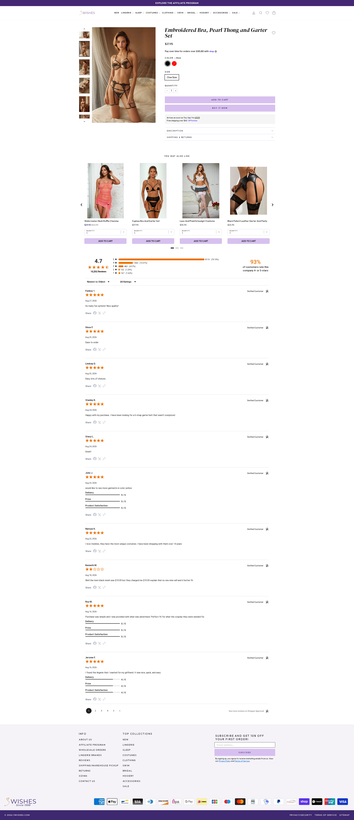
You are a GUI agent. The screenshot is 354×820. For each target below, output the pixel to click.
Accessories (221, 12)
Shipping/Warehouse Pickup (99, 765)
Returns (85, 770)
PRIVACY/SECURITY (301, 815)
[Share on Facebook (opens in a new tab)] (95, 313)
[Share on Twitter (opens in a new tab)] (99, 313)
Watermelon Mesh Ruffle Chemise (101, 221)
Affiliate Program (92, 744)
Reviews (84, 760)
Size (167, 72)
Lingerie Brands (90, 755)
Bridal (192, 12)
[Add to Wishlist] (273, 32)
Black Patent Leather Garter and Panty (247, 221)
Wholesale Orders (92, 749)
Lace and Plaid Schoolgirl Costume (197, 221)
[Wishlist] (267, 12)
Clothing (168, 12)
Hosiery (205, 12)
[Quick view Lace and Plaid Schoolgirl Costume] (200, 190)
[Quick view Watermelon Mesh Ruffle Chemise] (105, 190)
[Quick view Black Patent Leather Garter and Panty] (248, 190)
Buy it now (220, 108)
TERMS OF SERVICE (326, 815)
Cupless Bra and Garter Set (146, 221)
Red (174, 63)
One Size (172, 77)
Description (175, 131)
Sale (235, 12)
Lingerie (126, 12)
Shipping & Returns (179, 137)
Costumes (152, 12)
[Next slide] (272, 205)
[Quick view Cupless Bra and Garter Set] (153, 190)
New (116, 12)
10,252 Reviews (98, 271)
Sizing (83, 775)
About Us (85, 739)
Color (173, 58)
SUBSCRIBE (245, 752)
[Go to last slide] (81, 205)
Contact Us (87, 781)
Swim (180, 12)
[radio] (177, 259)
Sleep (138, 12)
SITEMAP (344, 815)
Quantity (171, 85)
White (181, 63)
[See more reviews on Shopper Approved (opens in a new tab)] (104, 313)
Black (167, 63)
